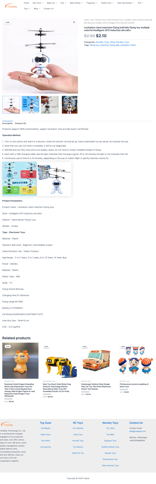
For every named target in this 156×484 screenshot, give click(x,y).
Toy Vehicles (78, 428)
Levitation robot (128, 45)
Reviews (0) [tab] (20, 123)
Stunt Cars (78, 434)
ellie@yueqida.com (137, 431)
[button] (74, 22)
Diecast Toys (110, 453)
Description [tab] (7, 123)
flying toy (94, 45)
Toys (92, 20)
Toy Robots (78, 447)
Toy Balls (110, 434)
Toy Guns (45, 422)
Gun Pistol (45, 440)
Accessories (45, 447)
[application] (42, 3)
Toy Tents (110, 428)
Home (86, 20)
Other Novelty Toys (115, 20)
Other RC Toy (78, 453)
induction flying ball (109, 45)
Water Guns (46, 434)
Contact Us (136, 422)
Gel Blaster (45, 428)
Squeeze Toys (110, 440)
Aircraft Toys (78, 440)
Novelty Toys (101, 20)
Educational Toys (110, 459)
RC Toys (78, 422)
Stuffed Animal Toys (110, 447)
